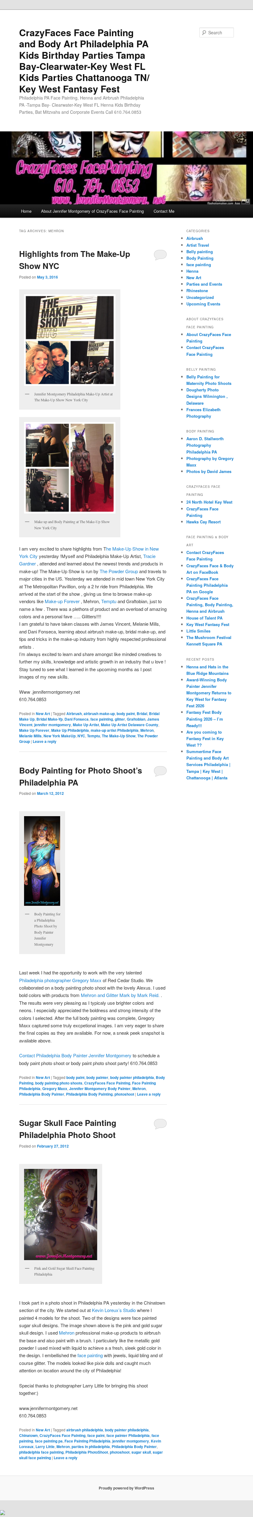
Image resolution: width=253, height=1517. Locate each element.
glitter (120, 719)
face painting (101, 719)
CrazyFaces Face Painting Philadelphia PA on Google (207, 585)
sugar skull (141, 1452)
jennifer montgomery (52, 724)
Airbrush (74, 713)
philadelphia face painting (41, 1452)
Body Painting (200, 258)
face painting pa (49, 1441)
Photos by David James (208, 471)
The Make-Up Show (118, 736)
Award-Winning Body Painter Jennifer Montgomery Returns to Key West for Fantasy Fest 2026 (208, 693)
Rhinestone (197, 290)
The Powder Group (119, 571)
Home (26, 211)
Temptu (108, 601)
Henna (192, 271)
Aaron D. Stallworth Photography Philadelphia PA (205, 445)
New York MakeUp (60, 736)
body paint (126, 713)
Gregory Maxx (54, 1088)
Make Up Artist (86, 724)
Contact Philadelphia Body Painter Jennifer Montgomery (75, 1055)
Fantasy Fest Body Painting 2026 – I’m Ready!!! (204, 718)
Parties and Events (204, 284)
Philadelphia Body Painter (41, 1094)
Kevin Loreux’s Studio (114, 1310)
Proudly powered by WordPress (126, 1488)
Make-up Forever (63, 601)
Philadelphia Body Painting (89, 1094)
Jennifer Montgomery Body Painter (100, 1088)
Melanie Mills (30, 736)
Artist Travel (197, 245)
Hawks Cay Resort (203, 522)
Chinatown (28, 1435)
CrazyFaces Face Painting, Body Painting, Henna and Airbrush (209, 604)
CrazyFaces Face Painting (107, 1083)
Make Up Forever (34, 730)
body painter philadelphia (132, 1077)
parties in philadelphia (91, 1446)
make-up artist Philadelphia (115, 730)
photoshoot (124, 1094)
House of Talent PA (204, 618)
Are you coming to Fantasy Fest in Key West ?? (205, 738)
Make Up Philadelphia (70, 730)
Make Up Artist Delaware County (129, 724)
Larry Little (45, 1446)
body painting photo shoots (58, 1083)
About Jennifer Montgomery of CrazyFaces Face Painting (92, 211)
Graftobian (136, 719)
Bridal (142, 713)
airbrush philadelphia (84, 1430)
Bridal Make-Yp (49, 719)
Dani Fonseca (76, 719)
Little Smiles (198, 631)
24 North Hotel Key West (209, 502)
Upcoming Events (203, 304)
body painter (97, 1077)
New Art (43, 713)
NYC (81, 736)
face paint (96, 1435)
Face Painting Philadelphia (87, 1441)
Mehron (147, 730)
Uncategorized (200, 297)
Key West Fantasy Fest (207, 624)
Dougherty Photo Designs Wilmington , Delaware (207, 396)
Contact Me (164, 211)
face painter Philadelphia (128, 1435)
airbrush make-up (99, 713)
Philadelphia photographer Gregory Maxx (60, 980)
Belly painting (199, 251)
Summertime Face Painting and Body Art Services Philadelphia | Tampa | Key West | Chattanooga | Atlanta (208, 764)
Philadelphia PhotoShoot (86, 1452)
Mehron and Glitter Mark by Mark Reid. (121, 995)
